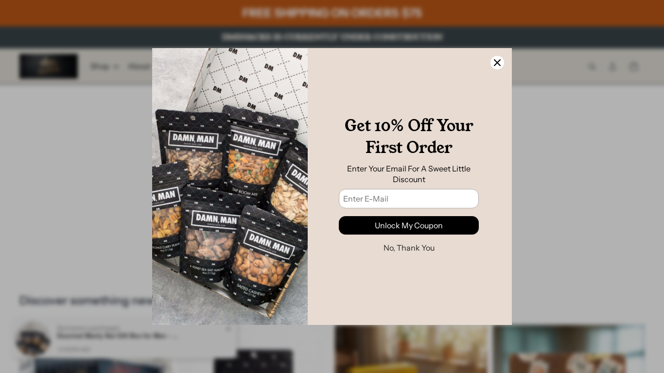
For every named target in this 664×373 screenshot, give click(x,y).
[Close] (497, 62)
